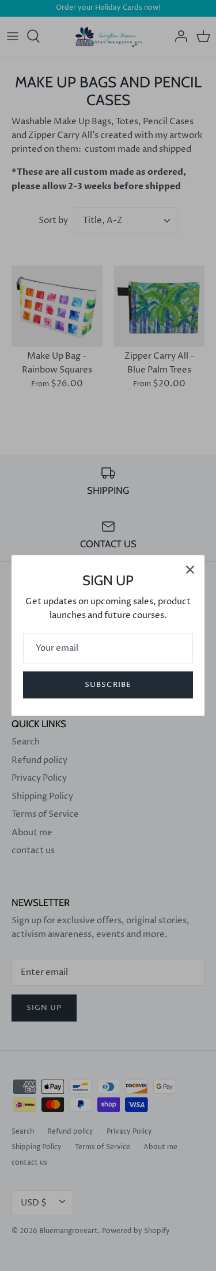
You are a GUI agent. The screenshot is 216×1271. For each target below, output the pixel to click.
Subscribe (108, 684)
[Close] (190, 569)
